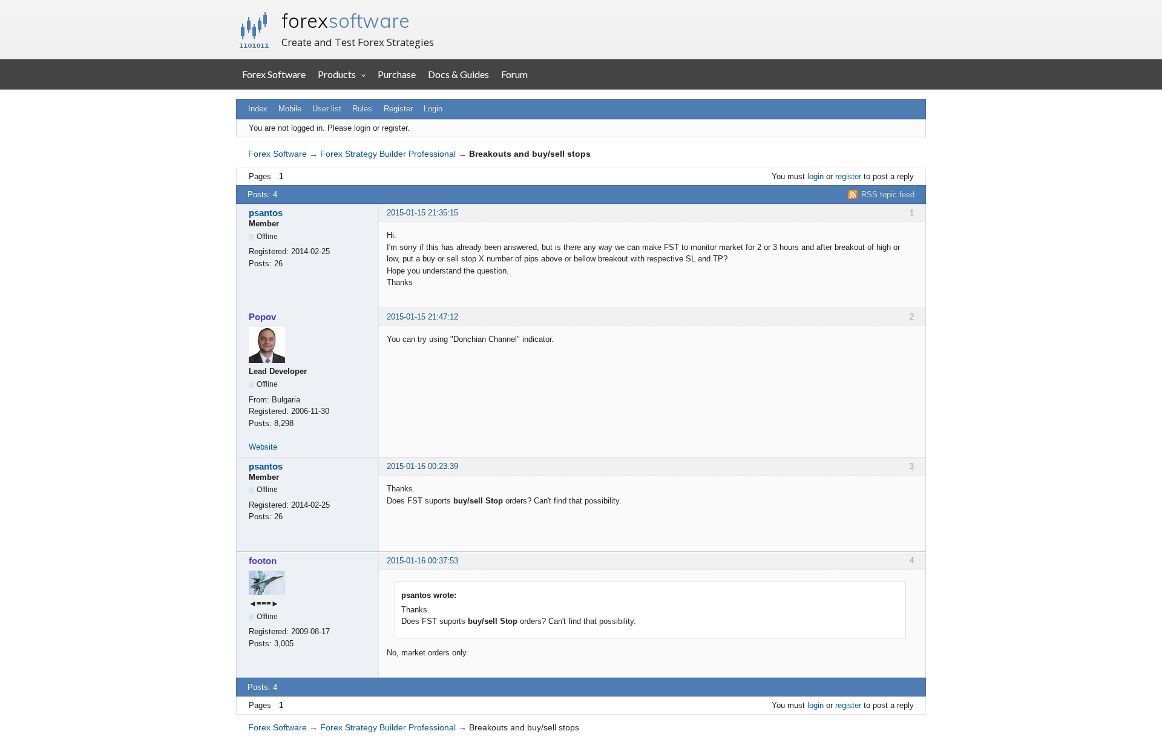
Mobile (289, 108)
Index (258, 108)
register (848, 176)
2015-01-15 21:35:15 (422, 212)
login (815, 176)
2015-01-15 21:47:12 (422, 316)
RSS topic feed (887, 194)
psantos (266, 213)
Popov (262, 317)
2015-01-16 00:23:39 (422, 466)
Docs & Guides (458, 74)
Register (398, 108)
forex (345, 20)
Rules (362, 108)
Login (433, 108)
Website (263, 446)
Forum (514, 74)
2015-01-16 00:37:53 (422, 560)
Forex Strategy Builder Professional (388, 154)
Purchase (397, 74)
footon (263, 561)
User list (326, 108)
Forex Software (274, 74)
